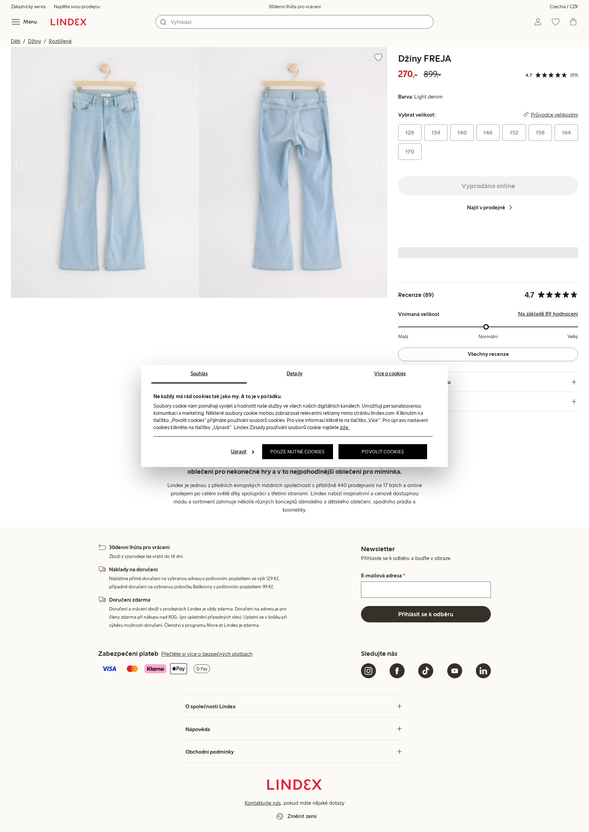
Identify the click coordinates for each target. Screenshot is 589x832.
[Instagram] (368, 670)
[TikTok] (425, 670)
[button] (105, 172)
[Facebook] (397, 670)
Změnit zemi (302, 816)
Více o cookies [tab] (390, 373)
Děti (15, 41)
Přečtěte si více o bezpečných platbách (207, 654)
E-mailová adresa (383, 576)
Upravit (238, 452)
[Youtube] (454, 670)
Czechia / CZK (564, 7)
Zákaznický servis (28, 7)
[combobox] (294, 22)
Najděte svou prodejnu (77, 7)
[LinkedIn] (483, 670)
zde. (344, 427)
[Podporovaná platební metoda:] (228, 669)
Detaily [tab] (294, 373)
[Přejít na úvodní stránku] (69, 22)
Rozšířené (60, 41)
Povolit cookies (383, 452)
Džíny (34, 41)
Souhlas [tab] (199, 373)
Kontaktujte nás (263, 803)
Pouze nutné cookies (297, 452)
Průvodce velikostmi (554, 115)
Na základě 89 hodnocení (548, 314)
